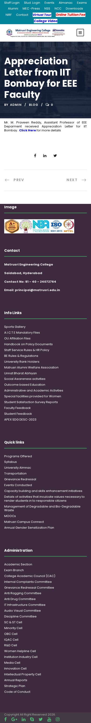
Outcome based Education (24, 384)
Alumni (13, 8)
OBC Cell (11, 634)
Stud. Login (32, 2)
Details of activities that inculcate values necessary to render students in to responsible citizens (44, 498)
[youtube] (49, 719)
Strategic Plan (14, 686)
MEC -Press (31, 8)
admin (16, 105)
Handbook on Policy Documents (28, 344)
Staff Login (12, 2)
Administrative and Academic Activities (33, 390)
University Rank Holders (21, 361)
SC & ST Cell (13, 622)
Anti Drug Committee (20, 599)
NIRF (9, 15)
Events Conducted (18, 485)
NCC (58, 8)
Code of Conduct (17, 692)
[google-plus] (14, 719)
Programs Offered (18, 456)
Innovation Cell (15, 668)
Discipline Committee (20, 616)
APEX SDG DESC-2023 (20, 419)
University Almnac (17, 467)
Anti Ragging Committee (22, 593)
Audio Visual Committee (22, 610)
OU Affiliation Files (17, 338)
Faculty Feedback (17, 408)
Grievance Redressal (20, 479)
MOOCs (10, 516)
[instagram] (58, 719)
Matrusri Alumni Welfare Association (31, 367)
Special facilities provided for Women (32, 396)
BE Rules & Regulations (21, 356)
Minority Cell (13, 628)
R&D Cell (10, 645)
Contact (22, 15)
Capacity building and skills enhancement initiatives (43, 491)
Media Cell (12, 662)
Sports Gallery (14, 327)
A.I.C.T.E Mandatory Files (22, 332)
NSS (47, 8)
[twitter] (40, 719)
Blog (33, 105)
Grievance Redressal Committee (29, 587)
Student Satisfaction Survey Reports (31, 402)
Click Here (27, 130)
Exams (82, 2)
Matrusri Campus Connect (24, 522)
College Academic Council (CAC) (29, 576)
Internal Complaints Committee (28, 582)
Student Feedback (18, 413)
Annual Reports (15, 680)
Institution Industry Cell (21, 657)
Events (49, 2)
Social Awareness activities (25, 379)
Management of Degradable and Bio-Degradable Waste (42, 508)
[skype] (32, 719)
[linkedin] (23, 719)
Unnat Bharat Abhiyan (20, 373)
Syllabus (10, 462)
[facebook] (5, 719)
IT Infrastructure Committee (25, 605)
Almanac (66, 2)
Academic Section (18, 564)
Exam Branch (14, 570)
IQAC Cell (11, 639)
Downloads (74, 8)
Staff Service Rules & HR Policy (26, 350)
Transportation (15, 473)
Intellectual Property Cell (22, 674)
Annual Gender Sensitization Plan (29, 527)
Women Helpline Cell (20, 651)
